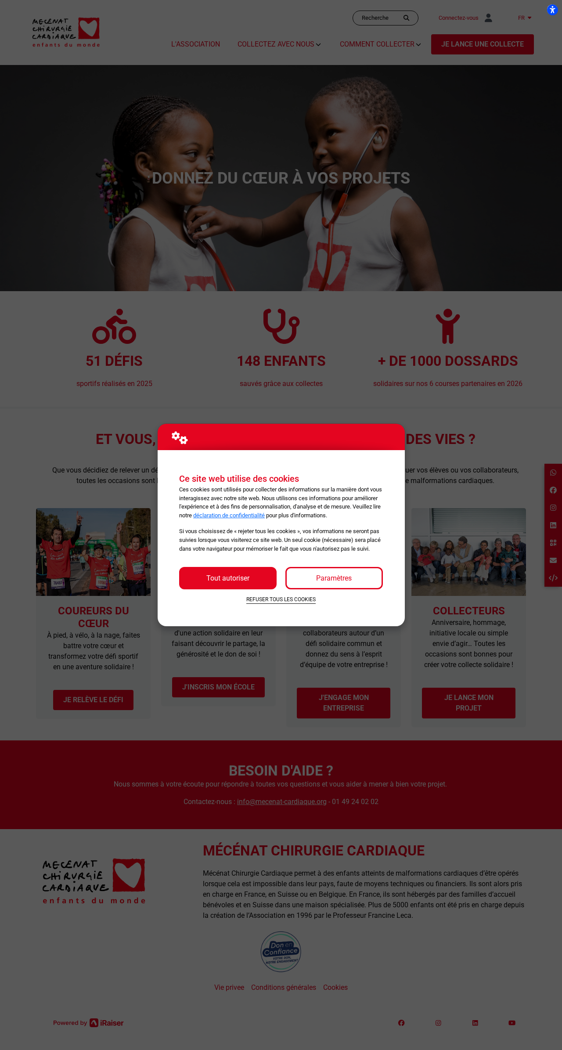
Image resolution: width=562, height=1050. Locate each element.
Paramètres (334, 578)
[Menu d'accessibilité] (552, 9)
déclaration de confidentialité (229, 515)
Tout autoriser (227, 578)
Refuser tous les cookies (281, 599)
